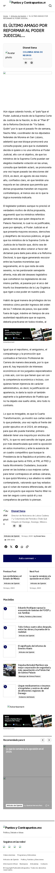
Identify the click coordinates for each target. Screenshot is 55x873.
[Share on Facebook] (6, 546)
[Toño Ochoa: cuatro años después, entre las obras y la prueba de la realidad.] (9, 632)
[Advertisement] (27, 334)
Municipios (24, 864)
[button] (4, 6)
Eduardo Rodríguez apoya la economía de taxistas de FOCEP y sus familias (34, 610)
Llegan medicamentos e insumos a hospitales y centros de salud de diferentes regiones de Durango (34, 690)
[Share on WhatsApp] (22, 546)
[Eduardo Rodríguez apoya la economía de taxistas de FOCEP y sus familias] (9, 613)
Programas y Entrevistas (26, 855)
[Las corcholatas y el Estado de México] (15, 580)
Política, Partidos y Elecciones (30, 617)
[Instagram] (31, 62)
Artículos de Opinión (18, 16)
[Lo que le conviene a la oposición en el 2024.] (40, 580)
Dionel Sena (18, 511)
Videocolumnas (9, 855)
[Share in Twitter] (11, 546)
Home (5, 16)
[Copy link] (27, 546)
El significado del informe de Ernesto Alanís (32, 647)
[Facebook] (25, 62)
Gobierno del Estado (26, 697)
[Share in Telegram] (16, 546)
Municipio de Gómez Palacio (29, 676)
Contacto (44, 864)
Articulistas (34, 864)
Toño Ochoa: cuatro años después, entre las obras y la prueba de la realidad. (35, 629)
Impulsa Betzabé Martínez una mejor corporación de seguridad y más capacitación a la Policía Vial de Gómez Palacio (34, 669)
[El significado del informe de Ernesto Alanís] (9, 651)
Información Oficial (10, 864)
